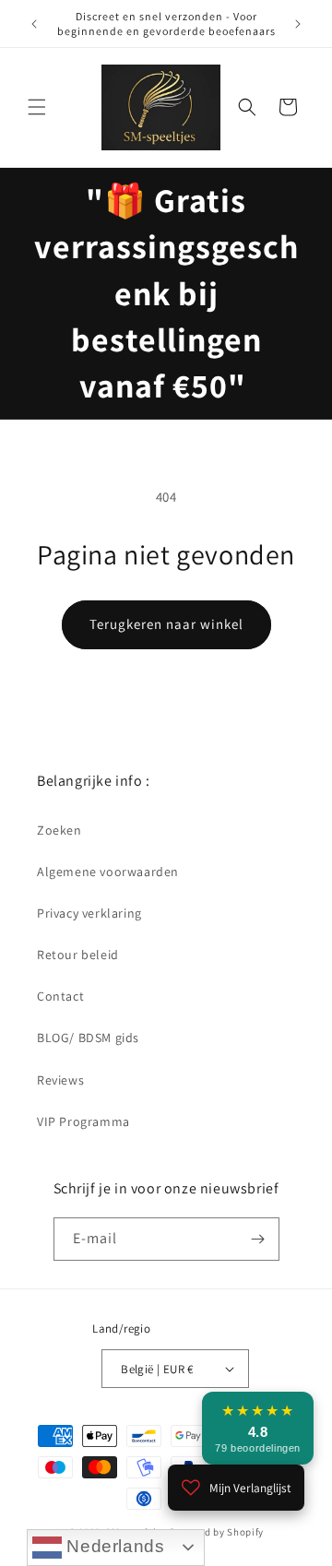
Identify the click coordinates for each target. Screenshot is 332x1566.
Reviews (60, 1080)
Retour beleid (78, 954)
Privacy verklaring (89, 913)
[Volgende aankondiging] (298, 24)
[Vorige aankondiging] (34, 24)
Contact (60, 996)
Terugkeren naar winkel (166, 624)
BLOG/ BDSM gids (88, 1037)
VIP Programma (83, 1121)
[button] (37, 107)
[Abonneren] (258, 1239)
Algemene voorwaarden (108, 871)
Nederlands (113, 1546)
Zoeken (59, 830)
